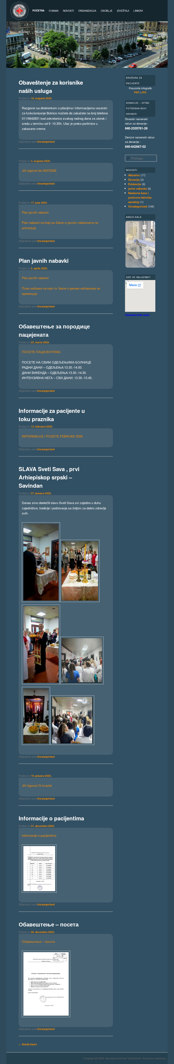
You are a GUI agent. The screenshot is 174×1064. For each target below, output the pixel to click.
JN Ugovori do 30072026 (39, 170)
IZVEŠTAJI (123, 10)
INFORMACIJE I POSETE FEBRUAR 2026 (52, 436)
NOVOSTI (68, 10)
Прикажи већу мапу (137, 315)
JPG (143, 92)
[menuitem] (39, 32)
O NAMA (54, 10)
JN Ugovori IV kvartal (37, 785)
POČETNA (38, 10)
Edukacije (134, 184)
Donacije (134, 180)
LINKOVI (138, 10)
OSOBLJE (106, 10)
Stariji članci (28, 1044)
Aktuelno (134, 175)
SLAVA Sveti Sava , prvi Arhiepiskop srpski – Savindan (49, 477)
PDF (136, 92)
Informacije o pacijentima (51, 818)
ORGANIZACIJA (87, 10)
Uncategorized (46, 141)
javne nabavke (137, 188)
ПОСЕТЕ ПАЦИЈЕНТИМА (41, 351)
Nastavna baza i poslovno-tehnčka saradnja (140, 197)
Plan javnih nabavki (35, 212)
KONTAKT (24, 32)
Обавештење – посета (49, 924)
